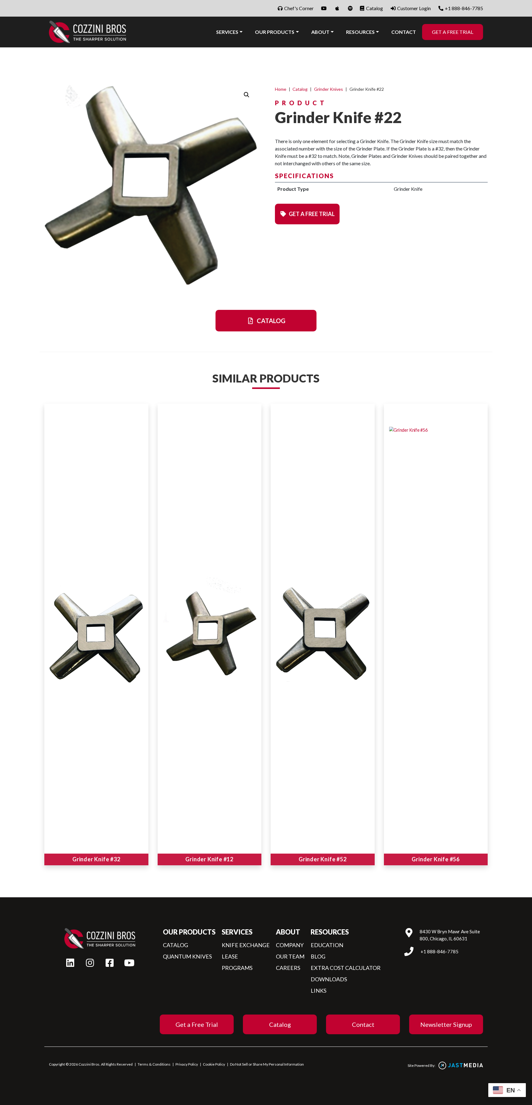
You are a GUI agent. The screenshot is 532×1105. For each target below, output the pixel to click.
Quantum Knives (187, 956)
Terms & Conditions (154, 1064)
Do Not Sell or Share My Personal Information (267, 1064)
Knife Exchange (246, 945)
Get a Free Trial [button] (311, 213)
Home (280, 89)
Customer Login (413, 8)
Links (318, 990)
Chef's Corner (298, 8)
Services (227, 32)
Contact (403, 32)
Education (327, 945)
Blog (318, 956)
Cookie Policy (214, 1064)
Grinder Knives (328, 89)
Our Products (274, 32)
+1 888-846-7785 (463, 8)
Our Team (290, 956)
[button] (246, 94)
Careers (288, 967)
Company (290, 945)
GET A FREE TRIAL (452, 32)
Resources (360, 32)
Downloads (329, 979)
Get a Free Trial (196, 1024)
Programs (237, 967)
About (320, 32)
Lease (230, 956)
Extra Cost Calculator (346, 967)
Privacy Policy (186, 1064)
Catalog (374, 8)
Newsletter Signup (446, 1024)
